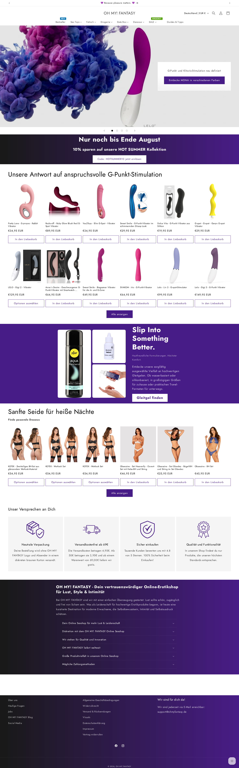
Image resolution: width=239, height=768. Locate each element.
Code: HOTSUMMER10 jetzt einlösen (119, 159)
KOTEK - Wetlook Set (56, 466)
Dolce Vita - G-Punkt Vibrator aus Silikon (173, 225)
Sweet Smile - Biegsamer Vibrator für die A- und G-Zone (99, 289)
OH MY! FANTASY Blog (20, 717)
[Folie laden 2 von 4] (117, 130)
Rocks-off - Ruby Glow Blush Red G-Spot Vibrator (63, 225)
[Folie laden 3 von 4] (122, 130)
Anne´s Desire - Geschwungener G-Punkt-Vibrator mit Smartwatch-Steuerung (63, 289)
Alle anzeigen (119, 314)
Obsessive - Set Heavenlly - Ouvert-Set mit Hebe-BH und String (137, 468)
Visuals (86, 717)
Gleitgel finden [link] (150, 397)
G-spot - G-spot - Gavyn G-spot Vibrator (210, 225)
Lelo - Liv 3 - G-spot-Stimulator (172, 287)
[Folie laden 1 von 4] (112, 130)
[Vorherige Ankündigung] (9, 3)
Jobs (10, 711)
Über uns (13, 700)
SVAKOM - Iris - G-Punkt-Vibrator (136, 287)
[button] (213, 13)
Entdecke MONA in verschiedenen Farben (194, 80)
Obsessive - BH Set (204, 466)
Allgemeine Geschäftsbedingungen (101, 700)
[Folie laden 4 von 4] (126, 130)
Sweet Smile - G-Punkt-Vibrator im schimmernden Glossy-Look (136, 225)
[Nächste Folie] (134, 130)
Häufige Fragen (16, 705)
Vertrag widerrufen (93, 734)
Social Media (15, 723)
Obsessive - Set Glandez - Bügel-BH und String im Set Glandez (174, 468)
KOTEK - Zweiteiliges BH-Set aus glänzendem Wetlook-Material (23, 468)
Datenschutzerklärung (94, 723)
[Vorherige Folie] (104, 130)
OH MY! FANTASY (123, 766)
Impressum (88, 728)
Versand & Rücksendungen (97, 711)
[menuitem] (60, 22)
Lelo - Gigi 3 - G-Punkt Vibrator (210, 287)
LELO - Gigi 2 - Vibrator (19, 287)
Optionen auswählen (26, 303)
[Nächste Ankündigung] (229, 3)
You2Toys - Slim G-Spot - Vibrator (99, 223)
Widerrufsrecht (91, 705)
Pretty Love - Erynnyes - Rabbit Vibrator (23, 225)
